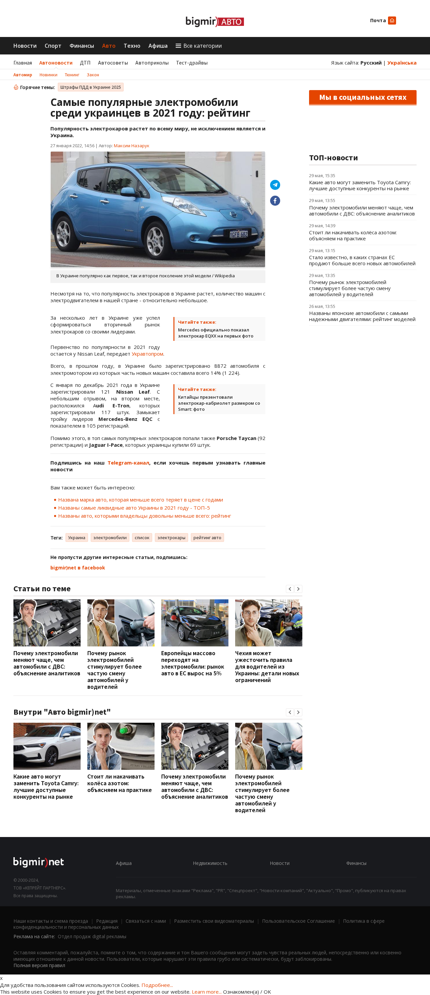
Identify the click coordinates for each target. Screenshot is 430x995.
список (142, 537)
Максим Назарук (131, 146)
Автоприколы (152, 62)
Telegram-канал (128, 462)
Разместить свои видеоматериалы (214, 921)
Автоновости (56, 62)
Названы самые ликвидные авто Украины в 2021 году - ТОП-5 (134, 507)
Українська (402, 62)
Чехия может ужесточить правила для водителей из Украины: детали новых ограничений (267, 666)
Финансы (82, 45)
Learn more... (207, 991)
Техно (132, 45)
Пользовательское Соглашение (298, 921)
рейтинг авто (207, 537)
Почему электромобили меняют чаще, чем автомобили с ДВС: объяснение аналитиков (46, 663)
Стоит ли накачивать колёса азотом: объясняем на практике (119, 783)
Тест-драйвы (192, 62)
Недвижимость (210, 863)
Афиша (158, 45)
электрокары (171, 537)
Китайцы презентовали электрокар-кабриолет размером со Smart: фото (219, 403)
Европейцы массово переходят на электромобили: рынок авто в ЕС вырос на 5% (192, 663)
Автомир (22, 75)
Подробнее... (157, 985)
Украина (76, 537)
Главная (22, 62)
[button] (290, 589)
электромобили (110, 537)
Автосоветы (113, 62)
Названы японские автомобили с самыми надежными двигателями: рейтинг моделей (362, 316)
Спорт (53, 45)
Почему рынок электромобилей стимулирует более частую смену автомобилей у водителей (114, 669)
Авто (109, 45)
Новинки (48, 75)
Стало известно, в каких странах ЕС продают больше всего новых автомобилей (362, 260)
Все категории (202, 45)
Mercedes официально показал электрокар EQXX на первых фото (215, 333)
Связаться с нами (146, 921)
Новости (25, 45)
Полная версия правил (39, 965)
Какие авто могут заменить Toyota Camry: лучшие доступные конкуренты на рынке (46, 786)
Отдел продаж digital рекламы (92, 936)
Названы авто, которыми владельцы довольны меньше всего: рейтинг (144, 515)
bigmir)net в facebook (77, 567)
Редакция (107, 921)
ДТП (85, 62)
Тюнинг (72, 75)
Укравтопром (147, 353)
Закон (93, 75)
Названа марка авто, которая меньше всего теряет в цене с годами (140, 499)
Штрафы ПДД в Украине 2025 (90, 87)
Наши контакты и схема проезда (50, 921)
